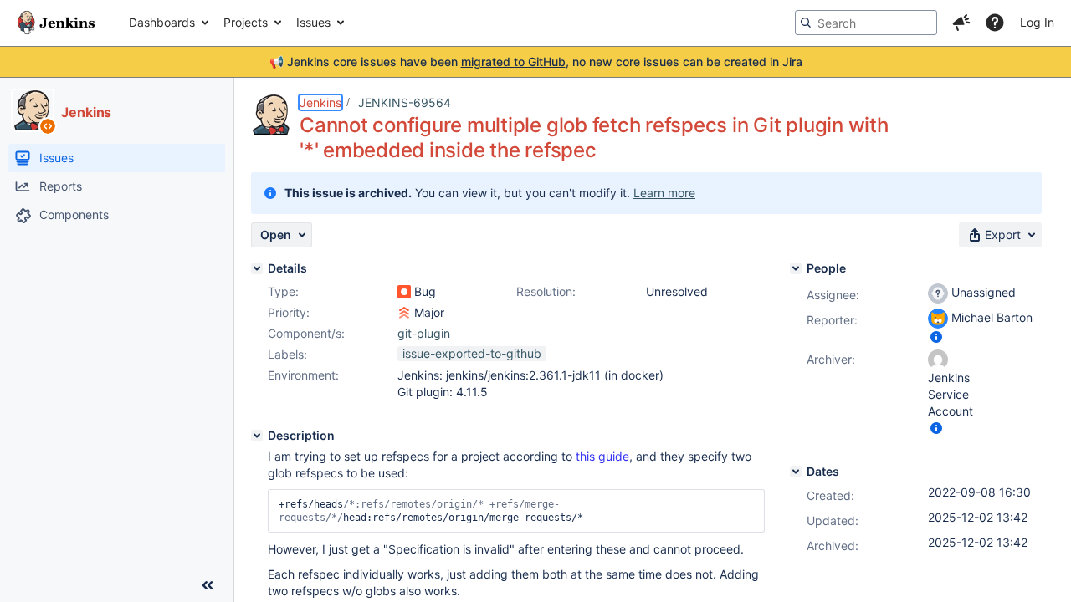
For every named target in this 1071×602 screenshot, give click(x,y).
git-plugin (423, 333)
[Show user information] (936, 336)
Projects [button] (245, 22)
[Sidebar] (207, 585)
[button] (961, 22)
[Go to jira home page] (56, 22)
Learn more (664, 193)
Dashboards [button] (162, 22)
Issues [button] (313, 22)
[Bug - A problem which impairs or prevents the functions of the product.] (404, 291)
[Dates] (796, 471)
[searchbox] (866, 22)
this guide (602, 456)
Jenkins (320, 102)
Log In (1037, 22)
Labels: (287, 354)
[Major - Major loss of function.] (404, 312)
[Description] (257, 435)
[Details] (257, 268)
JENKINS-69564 (404, 102)
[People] (796, 268)
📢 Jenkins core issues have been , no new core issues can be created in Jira (535, 61)
